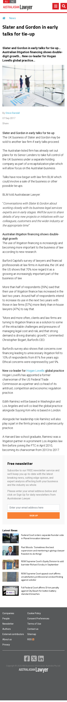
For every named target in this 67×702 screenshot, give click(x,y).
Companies (8, 613)
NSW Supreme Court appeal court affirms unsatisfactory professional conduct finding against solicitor (42, 577)
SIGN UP (33, 515)
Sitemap (31, 634)
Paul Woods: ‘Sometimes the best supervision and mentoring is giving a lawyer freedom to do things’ (43, 550)
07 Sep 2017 (8, 118)
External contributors (13, 634)
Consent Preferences (38, 618)
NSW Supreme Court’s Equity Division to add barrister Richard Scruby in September (42, 563)
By (11, 113)
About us (7, 639)
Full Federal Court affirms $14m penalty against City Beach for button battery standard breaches (40, 591)
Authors (6, 629)
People (6, 618)
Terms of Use (34, 623)
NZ (12, 1)
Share (5, 123)
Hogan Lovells (35, 370)
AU (6, 1)
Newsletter (8, 623)
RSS (29, 639)
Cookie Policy (34, 613)
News (12, 18)
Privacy (6, 644)
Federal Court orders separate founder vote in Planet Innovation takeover (42, 536)
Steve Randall (13, 113)
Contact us (32, 629)
